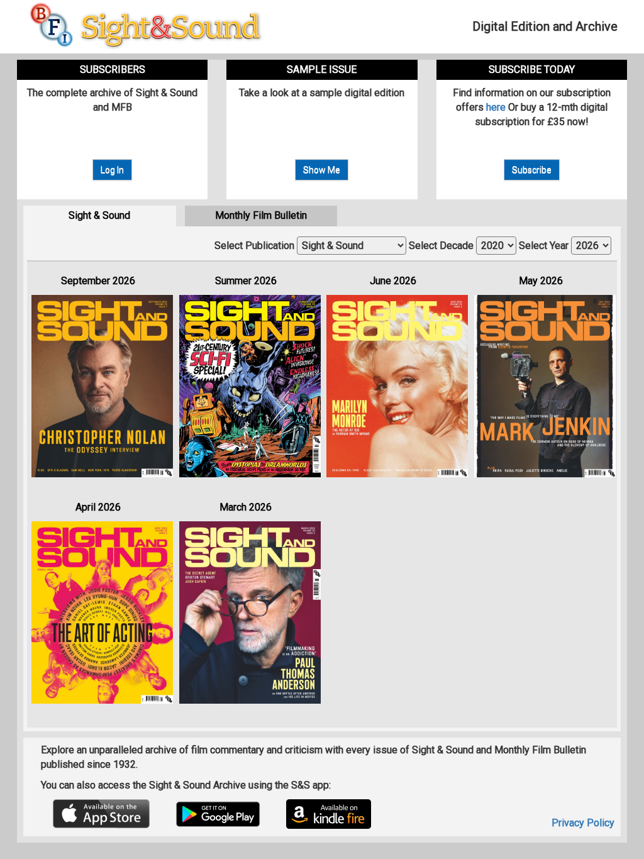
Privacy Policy (583, 823)
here (496, 107)
